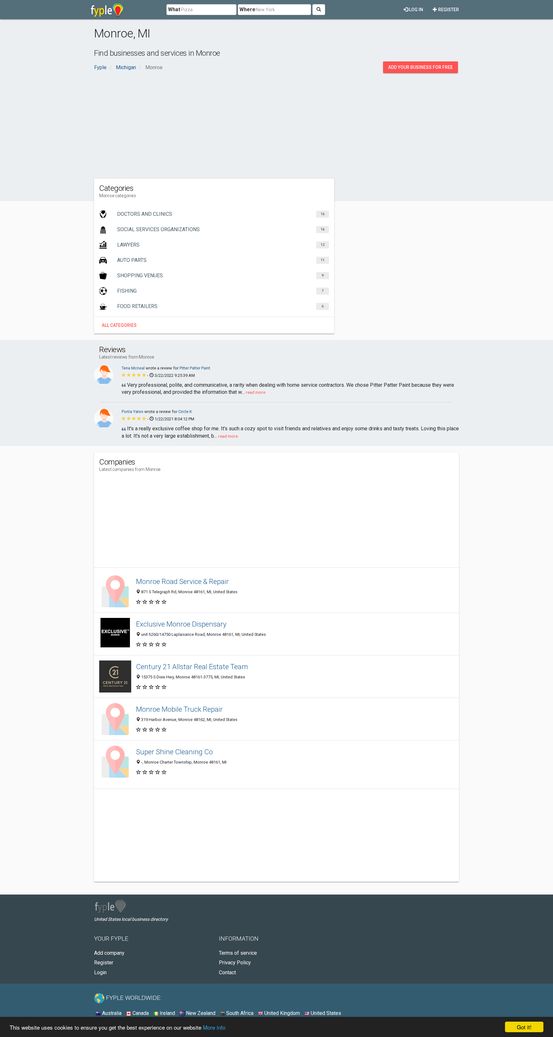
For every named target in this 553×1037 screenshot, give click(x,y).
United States (325, 1013)
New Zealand (200, 1013)
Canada (140, 1013)
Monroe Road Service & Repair (182, 581)
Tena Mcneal (134, 368)
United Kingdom (281, 1013)
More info (214, 1027)
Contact (227, 972)
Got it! (524, 1027)
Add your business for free (420, 67)
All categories (119, 325)
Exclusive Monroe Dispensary (181, 624)
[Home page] (107, 10)
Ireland (166, 1013)
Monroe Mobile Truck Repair (179, 709)
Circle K (185, 411)
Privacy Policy (235, 963)
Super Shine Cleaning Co (174, 752)
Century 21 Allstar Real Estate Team (192, 666)
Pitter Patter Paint (195, 368)
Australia (111, 1013)
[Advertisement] (276, 124)
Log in (415, 9)
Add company (109, 953)
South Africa (239, 1013)
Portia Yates (133, 411)
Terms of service (238, 953)
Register (448, 9)
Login (100, 972)
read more (255, 392)
